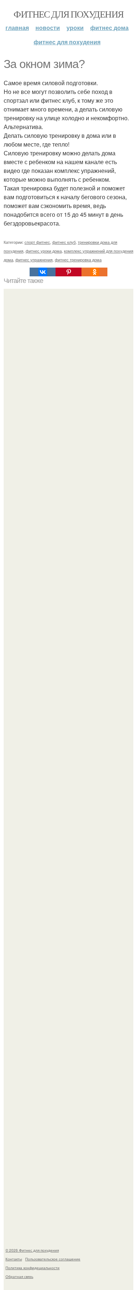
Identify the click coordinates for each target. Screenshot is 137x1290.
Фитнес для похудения (68, 14)
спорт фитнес (37, 242)
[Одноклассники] (94, 272)
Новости (47, 27)
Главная (17, 27)
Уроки (75, 27)
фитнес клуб (64, 242)
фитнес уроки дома (44, 251)
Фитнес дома (109, 27)
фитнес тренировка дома (78, 259)
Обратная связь (19, 1276)
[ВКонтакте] (43, 272)
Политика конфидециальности (32, 1267)
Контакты (13, 1258)
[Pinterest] (68, 272)
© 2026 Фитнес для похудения (32, 1250)
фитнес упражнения (34, 259)
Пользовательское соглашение (52, 1258)
